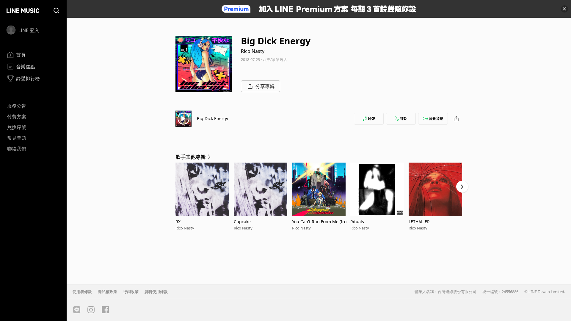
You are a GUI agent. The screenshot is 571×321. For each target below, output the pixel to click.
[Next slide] (462, 187)
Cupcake (242, 221)
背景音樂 (436, 118)
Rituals (357, 221)
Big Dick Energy (212, 118)
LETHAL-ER (419, 221)
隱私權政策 (107, 291)
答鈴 (403, 118)
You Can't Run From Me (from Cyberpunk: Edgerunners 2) (321, 221)
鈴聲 (371, 118)
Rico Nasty (252, 51)
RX (178, 221)
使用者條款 (82, 291)
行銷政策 (131, 291)
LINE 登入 (28, 30)
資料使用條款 (156, 291)
